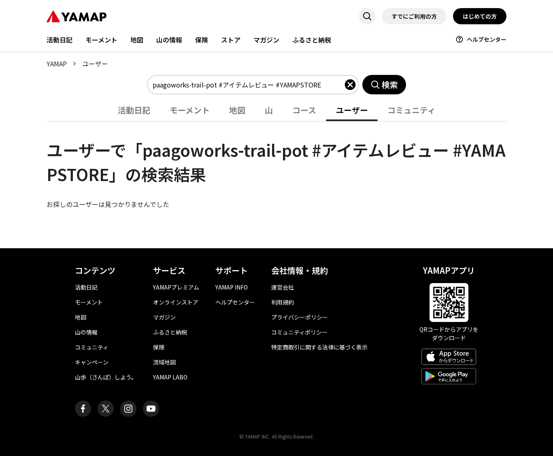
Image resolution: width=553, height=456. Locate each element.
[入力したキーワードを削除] (350, 84)
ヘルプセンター (486, 39)
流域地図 (164, 362)
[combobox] (248, 84)
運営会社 (282, 287)
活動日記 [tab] (134, 110)
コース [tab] (304, 110)
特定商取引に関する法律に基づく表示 (319, 347)
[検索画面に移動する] (367, 16)
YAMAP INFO (231, 287)
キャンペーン (91, 362)
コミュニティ (91, 347)
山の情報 (169, 40)
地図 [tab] (237, 110)
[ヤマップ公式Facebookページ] (83, 409)
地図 (136, 40)
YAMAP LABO (170, 377)
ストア (230, 40)
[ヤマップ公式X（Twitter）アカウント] (106, 409)
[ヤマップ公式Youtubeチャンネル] (151, 409)
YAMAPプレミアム (176, 287)
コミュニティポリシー (299, 332)
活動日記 (59, 40)
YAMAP (57, 63)
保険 (201, 40)
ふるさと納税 (311, 40)
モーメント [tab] (190, 110)
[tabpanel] (276, 165)
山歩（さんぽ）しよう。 (106, 377)
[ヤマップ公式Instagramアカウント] (128, 409)
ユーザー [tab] (352, 110)
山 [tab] (269, 110)
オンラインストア (175, 302)
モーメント (101, 40)
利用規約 (282, 302)
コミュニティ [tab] (411, 110)
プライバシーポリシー (299, 317)
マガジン (266, 40)
